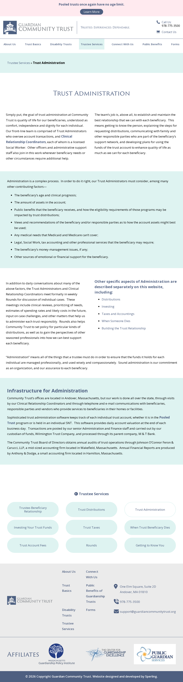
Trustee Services (92, 44)
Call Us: (171, 24)
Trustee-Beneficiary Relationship (33, 509)
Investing (108, 306)
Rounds (91, 545)
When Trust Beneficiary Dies (150, 527)
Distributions (111, 299)
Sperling (151, 676)
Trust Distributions (91, 509)
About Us (10, 44)
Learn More (92, 12)
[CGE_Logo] (106, 659)
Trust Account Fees (32, 545)
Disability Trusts (61, 44)
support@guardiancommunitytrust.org (148, 611)
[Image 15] (155, 661)
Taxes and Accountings (119, 314)
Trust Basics (33, 44)
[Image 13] (56, 663)
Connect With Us (122, 44)
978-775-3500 (130, 602)
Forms (175, 44)
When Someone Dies (116, 321)
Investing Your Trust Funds (33, 527)
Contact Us (169, 32)
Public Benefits (152, 44)
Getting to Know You (150, 545)
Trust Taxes (91, 527)
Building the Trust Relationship (124, 328)
